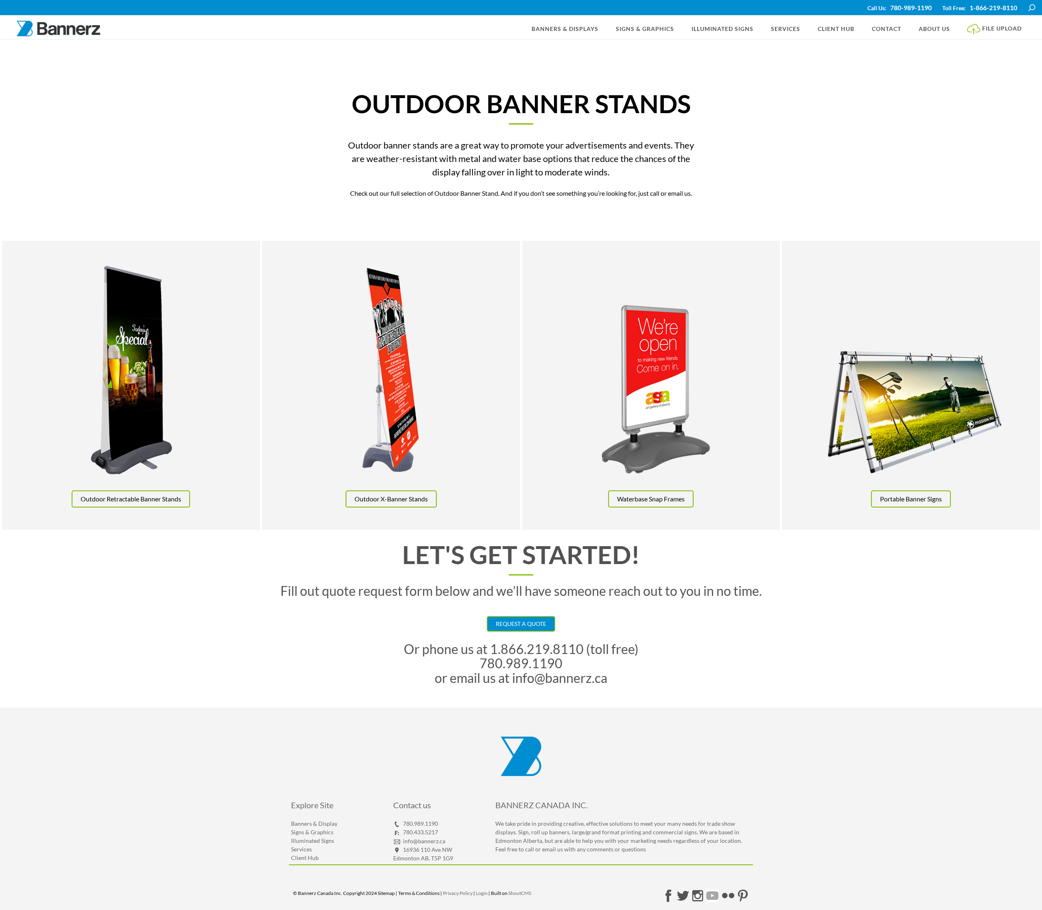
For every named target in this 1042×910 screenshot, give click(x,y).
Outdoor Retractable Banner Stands (131, 499)
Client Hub (836, 28)
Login (482, 893)
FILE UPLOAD (1001, 27)
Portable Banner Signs (911, 499)
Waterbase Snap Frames (651, 499)
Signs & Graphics (645, 28)
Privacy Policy (458, 893)
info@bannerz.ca (558, 678)
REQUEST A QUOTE (521, 623)
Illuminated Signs (722, 28)
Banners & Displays (565, 28)
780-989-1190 (911, 7)
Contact (886, 28)
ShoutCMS (519, 893)
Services (785, 28)
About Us (934, 28)
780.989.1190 (521, 663)
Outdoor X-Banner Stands (391, 499)
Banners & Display (314, 823)
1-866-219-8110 (993, 7)
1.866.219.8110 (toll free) (564, 649)
